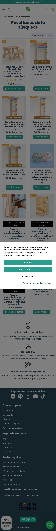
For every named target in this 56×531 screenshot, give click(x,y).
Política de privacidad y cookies (37, 283)
